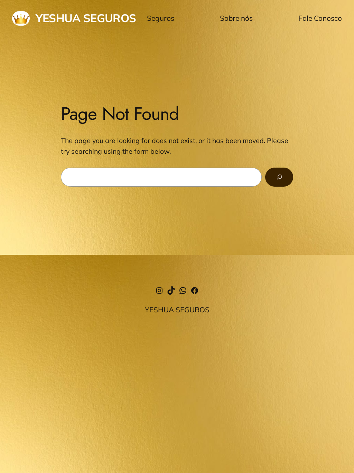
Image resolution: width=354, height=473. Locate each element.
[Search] (279, 177)
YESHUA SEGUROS (86, 18)
